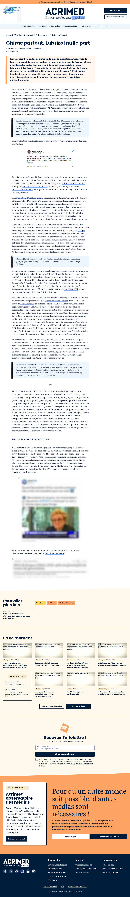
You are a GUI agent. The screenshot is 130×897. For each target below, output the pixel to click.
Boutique (98, 26)
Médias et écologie (24, 35)
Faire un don (115, 10)
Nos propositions (70, 26)
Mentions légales (50, 886)
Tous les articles (78, 706)
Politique (51, 603)
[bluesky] (28, 871)
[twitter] (11, 871)
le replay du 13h (71, 289)
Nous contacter (82, 873)
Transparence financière (86, 869)
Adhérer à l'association (109, 837)
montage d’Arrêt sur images (34, 186)
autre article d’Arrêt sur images (29, 198)
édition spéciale (27, 304)
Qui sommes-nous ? (16, 839)
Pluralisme (40, 603)
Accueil (10, 35)
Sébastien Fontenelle (54, 554)
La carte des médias (57, 873)
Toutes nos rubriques (57, 865)
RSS (62, 886)
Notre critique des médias (49, 26)
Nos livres (52, 880)
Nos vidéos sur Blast (57, 877)
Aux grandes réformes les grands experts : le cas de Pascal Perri (16, 695)
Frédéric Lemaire (17, 49)
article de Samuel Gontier (73, 183)
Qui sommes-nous (83, 865)
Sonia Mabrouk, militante (14, 684)
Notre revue (86, 26)
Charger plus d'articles (52, 706)
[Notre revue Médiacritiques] (14, 16)
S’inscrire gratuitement (65, 754)
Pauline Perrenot (33, 49)
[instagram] (22, 871)
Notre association (28, 26)
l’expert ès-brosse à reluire (56, 301)
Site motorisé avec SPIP (77, 886)
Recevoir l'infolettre (115, 17)
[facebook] (5, 871)
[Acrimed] (65, 13)
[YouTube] (17, 871)
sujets (83, 316)
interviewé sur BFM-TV (22, 190)
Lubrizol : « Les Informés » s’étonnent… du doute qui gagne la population (17, 616)
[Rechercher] (106, 26)
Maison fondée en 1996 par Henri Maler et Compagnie (65, 891)
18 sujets (81, 231)
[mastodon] (34, 871)
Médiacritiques (55, 869)
